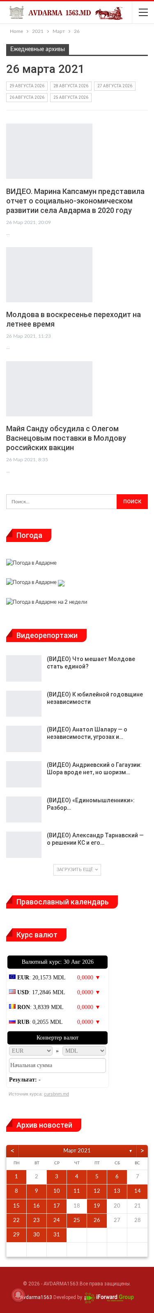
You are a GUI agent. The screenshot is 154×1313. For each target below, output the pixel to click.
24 (56, 1220)
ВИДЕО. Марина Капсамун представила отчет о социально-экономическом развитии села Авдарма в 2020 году (75, 201)
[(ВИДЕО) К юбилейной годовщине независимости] (23, 704)
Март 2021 (77, 1151)
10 (56, 1191)
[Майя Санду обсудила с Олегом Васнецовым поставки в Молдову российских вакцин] (49, 388)
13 (117, 1191)
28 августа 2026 (70, 86)
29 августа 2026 (26, 86)
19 (97, 1206)
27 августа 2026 (114, 86)
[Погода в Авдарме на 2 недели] (46, 603)
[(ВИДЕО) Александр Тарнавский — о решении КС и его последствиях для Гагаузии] (23, 845)
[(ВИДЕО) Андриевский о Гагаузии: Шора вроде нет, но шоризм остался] (23, 774)
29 (16, 1235)
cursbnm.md (56, 1093)
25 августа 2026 (70, 97)
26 (97, 1220)
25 (77, 1220)
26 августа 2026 (26, 97)
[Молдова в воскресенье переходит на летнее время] (49, 274)
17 (56, 1206)
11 (77, 1191)
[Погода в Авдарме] (31, 564)
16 (36, 1206)
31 (56, 1235)
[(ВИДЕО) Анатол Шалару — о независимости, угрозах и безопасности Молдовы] (23, 739)
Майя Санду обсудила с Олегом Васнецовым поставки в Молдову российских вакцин (66, 438)
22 (16, 1220)
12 (97, 1191)
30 (36, 1235)
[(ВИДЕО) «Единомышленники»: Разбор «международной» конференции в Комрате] (23, 810)
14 (137, 1191)
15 (16, 1206)
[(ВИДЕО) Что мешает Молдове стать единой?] (23, 668)
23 (36, 1220)
